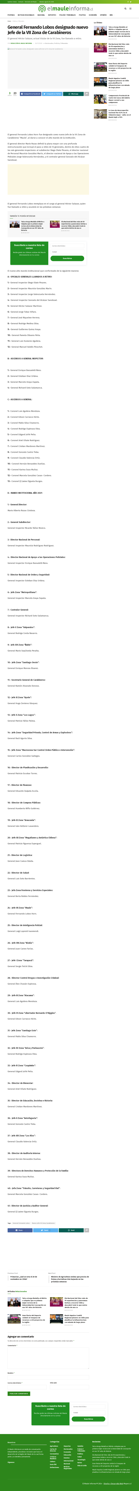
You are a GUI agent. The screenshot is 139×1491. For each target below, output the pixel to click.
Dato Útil (53, 1464)
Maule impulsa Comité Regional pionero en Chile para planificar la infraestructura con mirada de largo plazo (119, 82)
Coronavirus (54, 1454)
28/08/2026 (25, 233)
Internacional (68, 1461)
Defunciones (54, 1467)
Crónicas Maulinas (53, 1458)
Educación (67, 1455)
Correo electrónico (15, 1383)
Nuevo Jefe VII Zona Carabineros (43, 1223)
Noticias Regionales (26, 15)
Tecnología (81, 1460)
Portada (11, 15)
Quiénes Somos (12, 2)
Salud (79, 1457)
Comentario (12, 1345)
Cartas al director (53, 1450)
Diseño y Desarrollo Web (113, 1484)
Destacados (49, 43)
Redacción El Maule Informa (21, 43)
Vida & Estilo (82, 1466)
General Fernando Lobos (21, 1223)
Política (82, 15)
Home (9, 21)
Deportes (52, 15)
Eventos (67, 1458)
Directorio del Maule (31, 2)
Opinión (103, 15)
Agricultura (54, 1446)
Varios (79, 1463)
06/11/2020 (38, 43)
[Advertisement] (48, 115)
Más (111, 15)
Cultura (52, 1462)
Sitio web (53, 1383)
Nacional (41, 15)
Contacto (20, 2)
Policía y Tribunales (67, 15)
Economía (93, 15)
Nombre (11, 1373)
